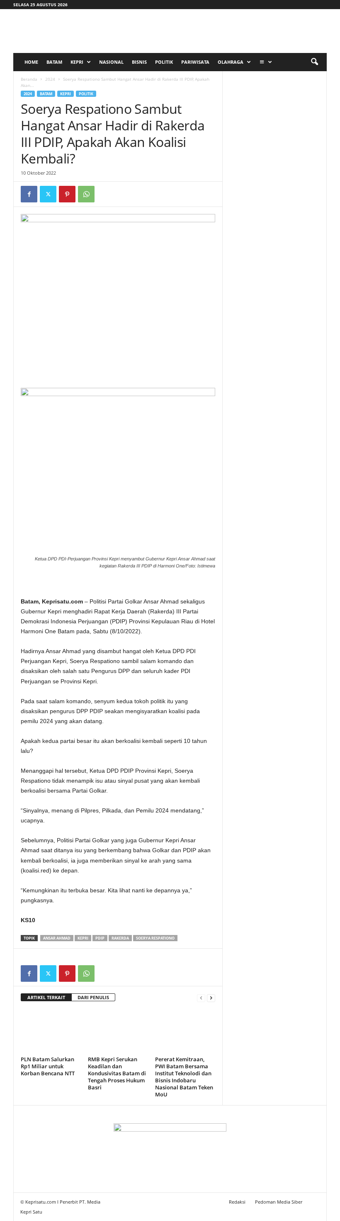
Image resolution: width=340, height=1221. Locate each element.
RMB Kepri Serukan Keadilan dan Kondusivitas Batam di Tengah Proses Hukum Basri (117, 1073)
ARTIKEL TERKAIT (46, 997)
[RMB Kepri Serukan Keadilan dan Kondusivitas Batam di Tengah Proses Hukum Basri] (118, 1031)
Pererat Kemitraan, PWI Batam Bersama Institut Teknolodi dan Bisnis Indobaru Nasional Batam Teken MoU (184, 1076)
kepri (83, 938)
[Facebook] (29, 194)
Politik (164, 62)
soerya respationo (155, 938)
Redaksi (237, 1202)
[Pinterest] (67, 194)
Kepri (76, 62)
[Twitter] (48, 194)
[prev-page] (201, 997)
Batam (54, 62)
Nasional (111, 62)
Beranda (29, 79)
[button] (314, 62)
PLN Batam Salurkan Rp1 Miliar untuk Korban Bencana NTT (48, 1066)
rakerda (120, 938)
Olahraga (230, 62)
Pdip (99, 938)
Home (31, 62)
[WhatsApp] (86, 194)
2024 (50, 79)
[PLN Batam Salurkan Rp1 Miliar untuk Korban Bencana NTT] (51, 1031)
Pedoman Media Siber (278, 1202)
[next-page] (211, 997)
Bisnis (139, 62)
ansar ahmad (56, 938)
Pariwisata (195, 62)
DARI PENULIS (93, 997)
